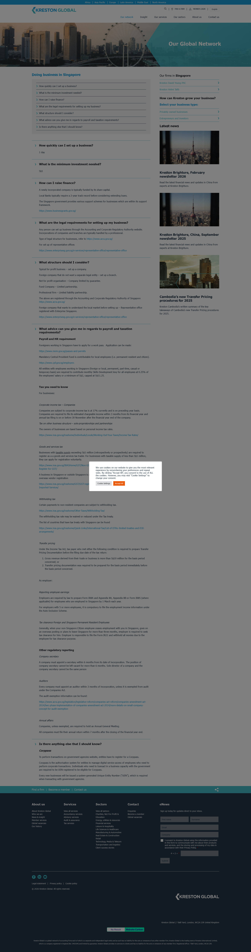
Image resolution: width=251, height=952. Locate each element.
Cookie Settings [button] (103, 483)
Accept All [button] (119, 483)
